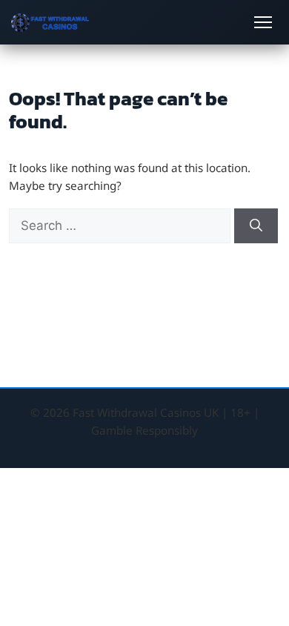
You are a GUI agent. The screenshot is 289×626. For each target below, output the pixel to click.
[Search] (256, 226)
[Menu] (263, 22)
